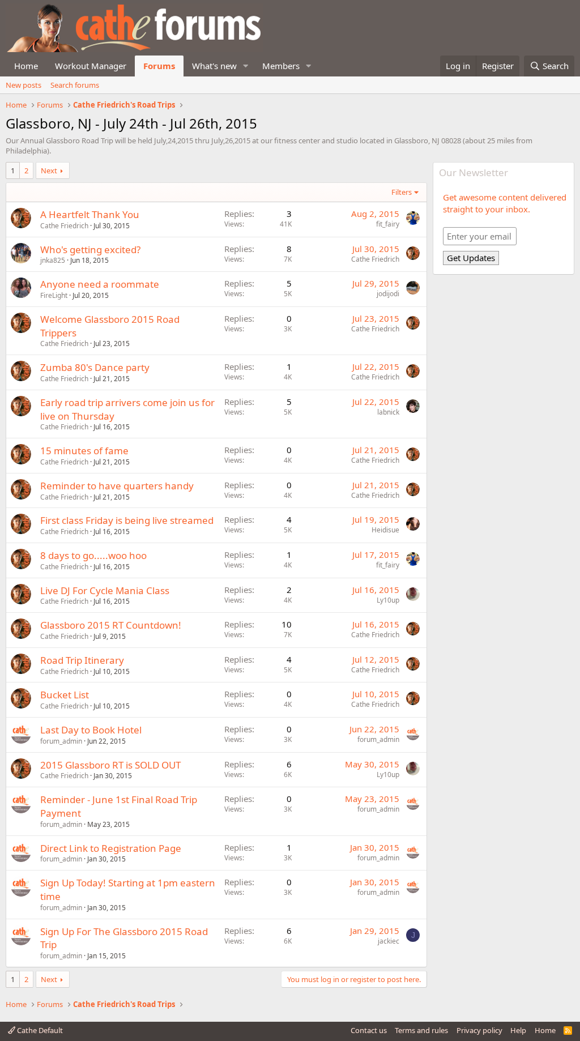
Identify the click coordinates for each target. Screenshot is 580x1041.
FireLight (53, 295)
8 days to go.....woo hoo (93, 555)
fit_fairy (387, 224)
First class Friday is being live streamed (127, 520)
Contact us (369, 1030)
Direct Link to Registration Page (110, 848)
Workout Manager (90, 65)
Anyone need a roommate (99, 284)
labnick (388, 412)
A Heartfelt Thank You (89, 214)
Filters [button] (401, 192)
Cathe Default (39, 1030)
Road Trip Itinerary (82, 660)
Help (518, 1030)
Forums (159, 65)
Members (281, 65)
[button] (246, 66)
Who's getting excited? (90, 249)
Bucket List (64, 694)
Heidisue (385, 530)
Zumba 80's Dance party (95, 367)
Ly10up (388, 600)
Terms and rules (421, 1030)
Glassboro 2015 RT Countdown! (110, 625)
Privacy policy (479, 1030)
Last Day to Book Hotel (91, 729)
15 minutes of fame (84, 450)
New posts (23, 85)
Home (26, 65)
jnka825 (52, 260)
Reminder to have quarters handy (117, 485)
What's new (214, 65)
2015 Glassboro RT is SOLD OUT (110, 764)
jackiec (388, 941)
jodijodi (388, 293)
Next (49, 170)
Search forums (74, 85)
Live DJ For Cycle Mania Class (104, 590)
